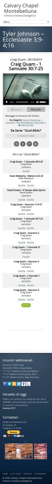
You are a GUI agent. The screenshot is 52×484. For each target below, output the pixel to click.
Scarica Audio (27, 125)
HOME (5, 474)
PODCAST (28, 474)
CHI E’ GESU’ (15, 474)
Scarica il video (27, 135)
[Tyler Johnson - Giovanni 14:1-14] (19, 451)
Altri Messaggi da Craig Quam (30, 122)
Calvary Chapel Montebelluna (21, 8)
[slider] (22, 102)
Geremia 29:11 (9, 408)
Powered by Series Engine (26, 313)
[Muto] (37, 102)
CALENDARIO (40, 474)
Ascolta (37, 109)
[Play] (6, 102)
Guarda (17, 109)
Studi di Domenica (31, 120)
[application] (26, 102)
